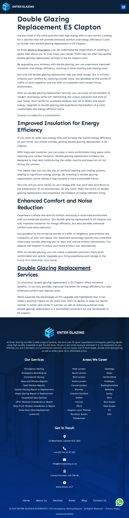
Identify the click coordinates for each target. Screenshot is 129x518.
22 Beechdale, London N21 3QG (64, 440)
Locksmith (34, 414)
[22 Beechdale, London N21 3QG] (64, 436)
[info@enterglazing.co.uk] (64, 459)
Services (57, 500)
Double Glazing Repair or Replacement (34, 389)
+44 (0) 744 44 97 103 (64, 452)
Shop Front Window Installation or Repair (34, 406)
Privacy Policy (113, 508)
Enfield (79, 397)
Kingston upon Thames (79, 410)
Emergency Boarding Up (34, 373)
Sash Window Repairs (34, 385)
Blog (84, 500)
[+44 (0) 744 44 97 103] (64, 448)
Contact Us (99, 500)
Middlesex (109, 381)
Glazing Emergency (39, 49)
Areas (72, 500)
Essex (109, 373)
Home (26, 500)
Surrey (109, 393)
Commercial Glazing (34, 377)
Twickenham (79, 418)
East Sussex (109, 402)
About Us (41, 500)
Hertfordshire (109, 377)
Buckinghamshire (109, 385)
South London (79, 373)
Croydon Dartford (79, 393)
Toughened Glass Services (34, 397)
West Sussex (109, 406)
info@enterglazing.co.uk (64, 463)
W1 (109, 410)
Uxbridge (109, 369)
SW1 (109, 414)
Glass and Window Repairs (34, 381)
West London (79, 369)
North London (79, 381)
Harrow (79, 402)
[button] (123, 7)
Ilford (79, 406)
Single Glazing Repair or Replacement (34, 393)
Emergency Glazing (34, 369)
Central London (79, 385)
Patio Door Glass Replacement (34, 410)
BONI (70, 514)
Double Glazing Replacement (54, 267)
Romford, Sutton (79, 414)
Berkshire (109, 389)
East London (79, 377)
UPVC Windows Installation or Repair (34, 402)
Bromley (79, 389)
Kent (109, 397)
